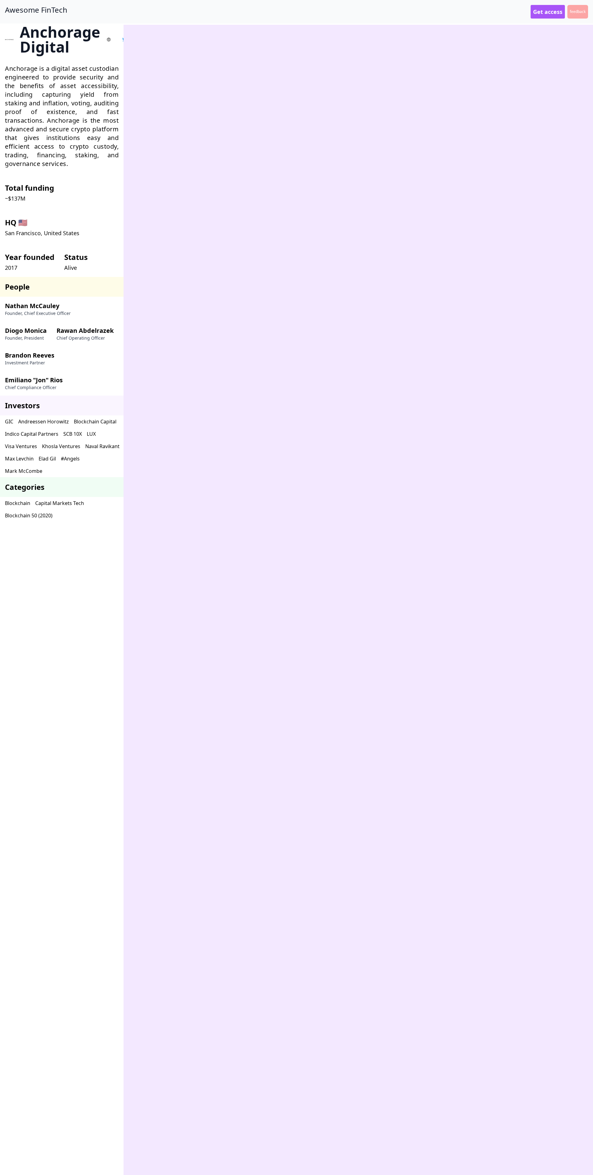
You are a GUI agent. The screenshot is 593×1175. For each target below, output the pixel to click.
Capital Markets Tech (59, 503)
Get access (547, 11)
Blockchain (17, 503)
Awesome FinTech (36, 10)
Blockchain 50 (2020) (29, 515)
